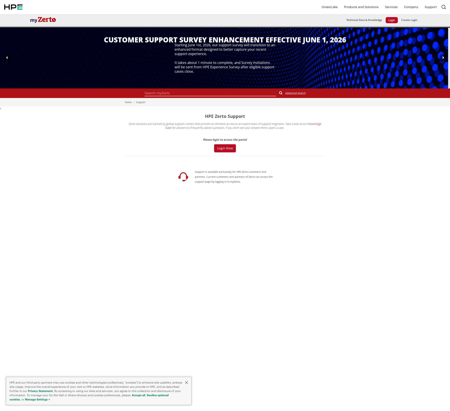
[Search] (444, 7)
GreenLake (330, 7)
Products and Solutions (361, 7)
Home (128, 102)
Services (391, 7)
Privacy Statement (40, 391)
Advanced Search (295, 93)
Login (391, 20)
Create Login (409, 20)
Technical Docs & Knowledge (364, 20)
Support (431, 7)
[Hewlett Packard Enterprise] (13, 7)
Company (411, 7)
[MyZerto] (43, 19)
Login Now (225, 148)
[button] (186, 382)
